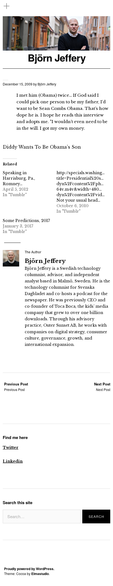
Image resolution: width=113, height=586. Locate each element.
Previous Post (16, 386)
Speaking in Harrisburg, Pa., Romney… (19, 178)
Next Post (102, 386)
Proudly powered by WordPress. (29, 568)
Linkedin (13, 461)
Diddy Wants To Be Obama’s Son (42, 147)
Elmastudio (40, 573)
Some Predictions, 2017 (26, 220)
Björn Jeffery (57, 57)
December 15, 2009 (17, 84)
